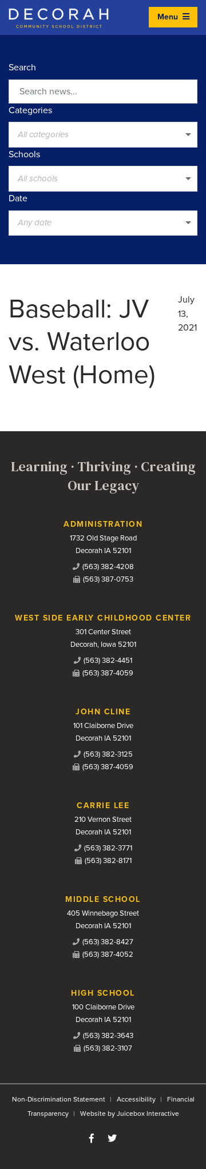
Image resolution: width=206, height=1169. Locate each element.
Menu (168, 17)
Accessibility (136, 1099)
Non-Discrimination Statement (58, 1099)
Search (22, 67)
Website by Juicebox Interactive (129, 1114)
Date (18, 198)
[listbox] (103, 134)
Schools (24, 154)
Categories (30, 110)
